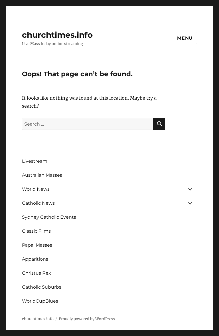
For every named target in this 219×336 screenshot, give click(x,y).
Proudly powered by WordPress (87, 319)
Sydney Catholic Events (49, 217)
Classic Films (36, 231)
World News (36, 189)
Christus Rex (36, 273)
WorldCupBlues (40, 301)
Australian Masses (42, 175)
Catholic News (38, 203)
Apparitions (35, 259)
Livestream (34, 161)
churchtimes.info (57, 35)
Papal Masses (37, 245)
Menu (185, 38)
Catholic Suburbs (41, 287)
